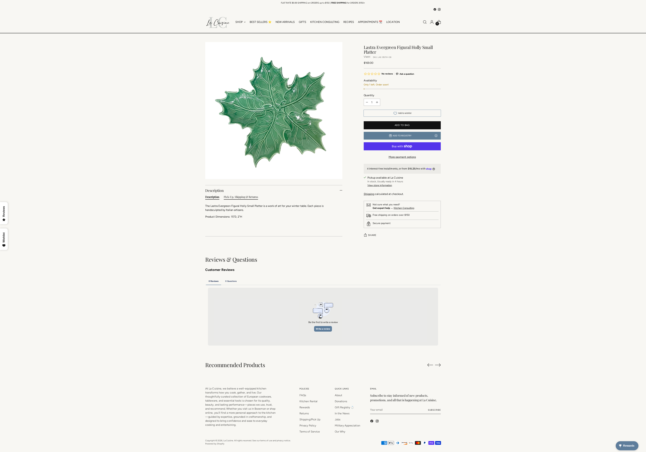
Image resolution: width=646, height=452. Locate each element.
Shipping (369, 194)
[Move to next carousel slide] (438, 365)
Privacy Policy (307, 425)
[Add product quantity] (377, 102)
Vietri (367, 56)
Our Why (340, 431)
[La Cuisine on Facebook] (434, 9)
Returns (304, 413)
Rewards (304, 407)
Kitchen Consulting (404, 208)
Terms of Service (309, 431)
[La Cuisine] (217, 22)
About (338, 395)
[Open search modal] (424, 22)
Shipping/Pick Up (309, 419)
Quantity (369, 95)
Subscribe (434, 410)
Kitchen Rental (308, 401)
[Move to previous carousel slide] (430, 365)
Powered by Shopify (214, 443)
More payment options (402, 157)
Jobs (337, 419)
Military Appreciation (347, 425)
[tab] (212, 197)
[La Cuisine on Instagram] (439, 9)
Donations (341, 401)
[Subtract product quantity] (367, 102)
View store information (379, 185)
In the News (342, 413)
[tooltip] (436, 135)
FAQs (302, 395)
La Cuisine (228, 440)
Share (372, 235)
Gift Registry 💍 (344, 407)
